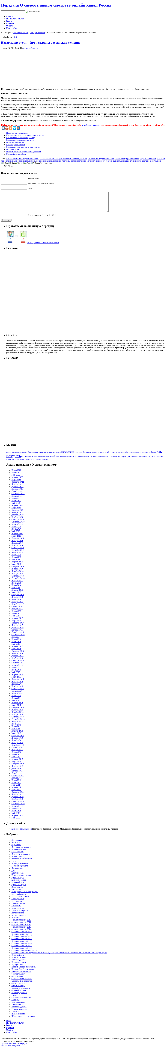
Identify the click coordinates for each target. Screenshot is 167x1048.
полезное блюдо (103, 456)
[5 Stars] (35, 163)
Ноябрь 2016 (17, 630)
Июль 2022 (16, 470)
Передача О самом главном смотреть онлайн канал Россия (56, 5)
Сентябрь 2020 (18, 522)
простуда (122, 456)
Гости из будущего (19, 866)
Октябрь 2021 (17, 491)
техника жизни (18, 1002)
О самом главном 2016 (21, 934)
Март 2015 (16, 677)
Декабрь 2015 (17, 656)
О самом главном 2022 (21, 948)
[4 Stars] (27, 163)
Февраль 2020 (17, 538)
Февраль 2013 (17, 735)
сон (149, 456)
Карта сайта (11, 28)
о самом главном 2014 (21, 929)
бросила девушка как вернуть (14, 1043)
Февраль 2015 (17, 679)
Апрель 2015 (17, 674)
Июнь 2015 (16, 670)
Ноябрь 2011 (17, 771)
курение (44, 456)
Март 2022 (16, 479)
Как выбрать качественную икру (20, 137)
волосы (58, 452)
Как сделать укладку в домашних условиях (25, 135)
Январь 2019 (17, 569)
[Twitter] (14, 128)
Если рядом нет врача (21, 875)
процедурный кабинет (21, 971)
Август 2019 (17, 552)
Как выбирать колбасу (16, 154)
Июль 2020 (16, 526)
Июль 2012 (16, 752)
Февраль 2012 (17, 764)
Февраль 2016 (17, 651)
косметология (17, 908)
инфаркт (152, 452)
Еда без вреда (17, 873)
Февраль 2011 (17, 792)
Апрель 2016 (17, 646)
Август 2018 (17, 580)
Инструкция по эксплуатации (24, 891)
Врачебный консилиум (21, 859)
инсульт (145, 452)
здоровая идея (17, 877)
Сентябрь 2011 (17, 775)
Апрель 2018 (17, 590)
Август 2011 (16, 778)
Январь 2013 (17, 738)
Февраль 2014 (17, 707)
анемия (16, 452)
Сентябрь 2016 (18, 634)
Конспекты (16, 906)
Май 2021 (15, 503)
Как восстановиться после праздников (23, 147)
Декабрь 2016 (17, 627)
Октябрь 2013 (17, 717)
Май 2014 (15, 700)
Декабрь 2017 (17, 599)
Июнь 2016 (16, 641)
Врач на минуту (18, 856)
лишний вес (53, 456)
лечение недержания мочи (127, 158)
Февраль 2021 (17, 510)
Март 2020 (16, 536)
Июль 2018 (16, 583)
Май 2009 (15, 818)
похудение (113, 456)
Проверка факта (18, 962)
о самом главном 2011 (21, 922)
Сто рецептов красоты (21, 997)
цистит (30, 459)
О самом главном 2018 (21, 938)
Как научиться (17, 899)
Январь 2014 (17, 710)
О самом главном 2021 (21, 946)
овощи (65, 456)
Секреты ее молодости (21, 978)
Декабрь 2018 (17, 571)
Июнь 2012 (16, 754)
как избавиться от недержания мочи (22, 158)
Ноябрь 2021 (17, 489)
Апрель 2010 (17, 815)
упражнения (10, 459)
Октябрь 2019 (17, 548)
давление (94, 452)
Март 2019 (16, 564)
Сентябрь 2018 (18, 578)
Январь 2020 (17, 540)
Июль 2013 (16, 724)
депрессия (101, 452)
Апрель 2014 (17, 703)
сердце (144, 456)
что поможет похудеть (40, 459)
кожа (39, 456)
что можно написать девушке (116, 161)
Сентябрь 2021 (18, 493)
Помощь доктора (18, 960)
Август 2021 (17, 496)
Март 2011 (16, 789)
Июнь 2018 (16, 585)
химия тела (16, 1011)
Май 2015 (15, 672)
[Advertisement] (23, 67)
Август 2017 (17, 609)
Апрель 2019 (17, 562)
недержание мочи (148, 158)
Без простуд (16, 840)
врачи (14, 861)
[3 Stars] (19, 163)
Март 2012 (16, 761)
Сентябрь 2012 (18, 747)
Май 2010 (15, 813)
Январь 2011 (17, 794)
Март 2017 (16, 620)
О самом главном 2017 (21, 936)
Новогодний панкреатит (17, 133)
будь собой (16, 845)
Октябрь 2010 (17, 801)
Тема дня (15, 1000)
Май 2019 (15, 559)
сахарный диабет (136, 456)
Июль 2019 (16, 555)
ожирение (71, 456)
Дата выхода (17, 868)
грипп (89, 452)
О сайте (9, 26)
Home (8, 1020)
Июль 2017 (16, 611)
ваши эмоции (17, 852)
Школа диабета (18, 1014)
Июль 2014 (16, 695)
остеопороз (80, 456)
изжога (131, 452)
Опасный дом (17, 955)
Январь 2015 (17, 681)
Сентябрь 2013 (18, 719)
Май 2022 (15, 475)
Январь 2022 (17, 484)
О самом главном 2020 (21, 943)
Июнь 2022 (16, 472)
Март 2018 (16, 592)
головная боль (81, 452)
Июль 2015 (16, 667)
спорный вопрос (18, 990)
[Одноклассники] (10, 128)
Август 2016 (17, 637)
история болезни (37, 32)
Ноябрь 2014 (17, 686)
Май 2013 (15, 728)
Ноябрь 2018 (17, 573)
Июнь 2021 (16, 501)
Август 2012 (17, 750)
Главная (9, 16)
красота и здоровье (19, 910)
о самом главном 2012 (21, 924)
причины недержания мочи (48, 161)
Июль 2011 (16, 780)
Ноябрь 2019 (17, 545)
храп (26, 459)
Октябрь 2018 (17, 576)
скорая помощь (18, 985)
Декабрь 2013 (17, 712)
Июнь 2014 (16, 698)
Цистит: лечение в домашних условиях (23, 152)
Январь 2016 (17, 653)
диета (114, 452)
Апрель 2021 (17, 505)
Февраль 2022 (17, 482)
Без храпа (15, 842)
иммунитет (137, 452)
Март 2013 (16, 733)
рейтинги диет (18, 974)
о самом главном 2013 (21, 927)
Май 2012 (15, 757)
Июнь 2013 (16, 726)
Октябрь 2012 (17, 745)
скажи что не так (18, 983)
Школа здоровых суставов (23, 1016)
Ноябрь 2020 (17, 517)
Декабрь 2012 (17, 740)
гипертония (67, 451)
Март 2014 (16, 705)
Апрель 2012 (17, 759)
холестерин (19, 459)
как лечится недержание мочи (101, 158)
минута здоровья (18, 915)
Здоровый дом (17, 882)
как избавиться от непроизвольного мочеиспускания (63, 158)
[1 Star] (4, 163)
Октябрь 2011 (17, 773)
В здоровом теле (18, 849)
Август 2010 (17, 806)
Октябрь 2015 (17, 660)
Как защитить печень (15, 145)
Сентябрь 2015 (18, 663)
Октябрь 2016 (17, 632)
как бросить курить (20, 896)
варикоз (42, 452)
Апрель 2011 (17, 787)
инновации (16, 889)
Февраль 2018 (17, 594)
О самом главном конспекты (24, 950)
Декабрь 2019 (17, 543)
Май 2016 (15, 644)
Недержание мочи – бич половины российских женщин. (40, 42)
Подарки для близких (15, 142)
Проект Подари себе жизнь (23, 967)
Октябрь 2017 (17, 604)
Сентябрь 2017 (18, 606)
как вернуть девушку (10, 1046)
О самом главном (20, 32)
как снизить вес (29, 456)
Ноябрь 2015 (17, 658)
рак (128, 456)
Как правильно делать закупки (20, 140)
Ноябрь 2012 (17, 742)
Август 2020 (17, 524)
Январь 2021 (17, 512)
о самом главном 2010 (21, 920)
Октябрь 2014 (17, 688)
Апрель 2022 (17, 477)
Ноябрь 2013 (17, 714)
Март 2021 (16, 508)
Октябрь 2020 (17, 519)
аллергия (10, 452)
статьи (14, 995)
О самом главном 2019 (21, 941)
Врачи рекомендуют (20, 863)
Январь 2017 (17, 625)
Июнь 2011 (16, 782)
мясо (61, 456)
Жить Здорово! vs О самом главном (43, 242)
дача (13, 870)
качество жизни (18, 903)
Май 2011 (15, 785)
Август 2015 (17, 665)
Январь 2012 (17, 766)
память (87, 456)
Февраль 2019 (17, 566)
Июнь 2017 (16, 613)
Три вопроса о (17, 1004)
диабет (108, 452)
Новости (15, 917)
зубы (126, 452)
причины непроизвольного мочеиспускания (82, 161)
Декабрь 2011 (17, 768)
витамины (50, 452)
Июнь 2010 (16, 811)
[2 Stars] (12, 163)
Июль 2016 (16, 639)
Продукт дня (17, 964)
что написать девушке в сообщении (145, 161)
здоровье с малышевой (21, 829)
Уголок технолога (19, 1009)
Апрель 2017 (17, 618)
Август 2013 (17, 721)
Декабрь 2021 (17, 486)
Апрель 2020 (17, 533)
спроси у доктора (19, 992)
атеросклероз (23, 452)
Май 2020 (15, 531)
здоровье (121, 452)
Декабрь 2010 (17, 796)
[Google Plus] (6, 128)
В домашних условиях (21, 847)
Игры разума (17, 887)
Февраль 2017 (17, 623)
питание (93, 456)
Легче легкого (17, 913)
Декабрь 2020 (17, 515)
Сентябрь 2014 (18, 691)
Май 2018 (15, 587)
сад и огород (17, 976)
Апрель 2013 (17, 731)
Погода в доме (12, 149)
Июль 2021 (16, 498)
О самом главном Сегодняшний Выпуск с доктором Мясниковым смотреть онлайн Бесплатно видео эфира (59, 953)
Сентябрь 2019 (18, 550)
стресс (154, 456)
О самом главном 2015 (21, 931)
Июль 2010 (16, 808)
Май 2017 (15, 616)
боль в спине (33, 452)
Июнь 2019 (16, 557)
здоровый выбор (18, 880)
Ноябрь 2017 (17, 602)
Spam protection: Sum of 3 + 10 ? (42, 215)
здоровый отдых (18, 884)
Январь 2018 (17, 597)
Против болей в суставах (22, 969)
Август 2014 (17, 693)
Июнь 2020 (16, 529)
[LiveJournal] (22, 128)
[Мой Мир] (18, 128)
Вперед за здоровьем (20, 854)
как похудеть (17, 901)
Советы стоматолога (20, 988)
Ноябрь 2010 (17, 799)
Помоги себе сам (18, 957)
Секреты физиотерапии (21, 981)
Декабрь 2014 (17, 684)
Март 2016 (16, 649)
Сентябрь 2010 (18, 804)
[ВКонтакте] (3, 128)
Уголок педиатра (18, 1007)
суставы (160, 456)
